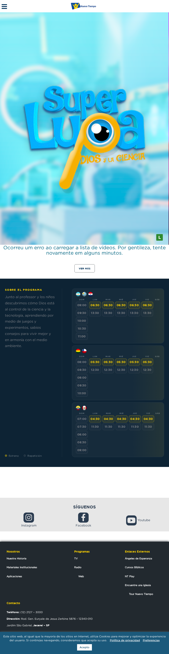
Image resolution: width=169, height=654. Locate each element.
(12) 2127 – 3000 (25, 612)
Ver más (84, 268)
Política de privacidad (125, 640)
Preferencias (151, 640)
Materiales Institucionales (22, 567)
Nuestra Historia (16, 558)
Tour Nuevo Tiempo (141, 594)
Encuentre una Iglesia (138, 585)
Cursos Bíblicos (134, 567)
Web (81, 576)
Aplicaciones (14, 576)
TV (76, 558)
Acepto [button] (84, 647)
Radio (77, 567)
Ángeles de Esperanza (138, 558)
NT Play (129, 576)
